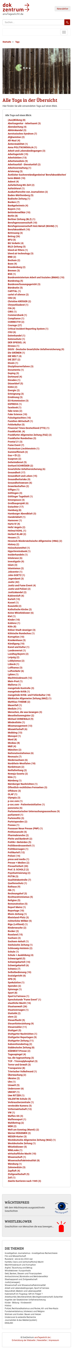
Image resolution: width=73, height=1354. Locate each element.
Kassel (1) (13, 602)
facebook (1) (14, 407)
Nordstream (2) (16, 766)
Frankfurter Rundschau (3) (22, 438)
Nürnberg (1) (15, 780)
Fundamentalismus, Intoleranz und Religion (25, 1311)
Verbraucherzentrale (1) (21, 1102)
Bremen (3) (14, 270)
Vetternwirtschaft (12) (20, 1109)
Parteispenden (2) (17, 821)
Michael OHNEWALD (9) (20, 719)
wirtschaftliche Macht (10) (22, 1153)
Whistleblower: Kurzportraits (18, 1270)
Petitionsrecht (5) (17, 832)
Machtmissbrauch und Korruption (20, 1265)
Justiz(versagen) (12, 1282)
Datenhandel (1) (16, 335)
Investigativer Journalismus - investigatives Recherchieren (31, 1253)
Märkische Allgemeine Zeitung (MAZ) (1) (29, 698)
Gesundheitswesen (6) (20, 482)
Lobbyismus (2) (16, 660)
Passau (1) (13, 825)
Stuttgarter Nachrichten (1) (22, 1033)
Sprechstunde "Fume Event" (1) (24, 999)
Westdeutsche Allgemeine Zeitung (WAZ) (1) (32, 1140)
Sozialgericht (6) (17, 975)
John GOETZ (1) (16, 575)
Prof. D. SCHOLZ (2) (18, 869)
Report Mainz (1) (17, 907)
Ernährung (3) (15, 397)
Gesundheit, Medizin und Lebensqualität (23, 1291)
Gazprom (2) (14, 458)
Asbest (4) (13, 181)
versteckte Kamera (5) (20, 1105)
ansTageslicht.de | (42, 1337)
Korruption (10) (16, 636)
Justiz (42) (13, 582)
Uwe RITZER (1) (16, 1095)
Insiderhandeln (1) (18, 554)
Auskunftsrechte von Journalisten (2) (28, 191)
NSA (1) (12, 777)
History (8, 1305)
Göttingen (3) (15, 493)
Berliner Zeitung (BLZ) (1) (21, 219)
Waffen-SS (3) (15, 1116)
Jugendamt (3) (16, 578)
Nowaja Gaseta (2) (18, 773)
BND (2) (12, 257)
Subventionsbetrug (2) (20, 1044)
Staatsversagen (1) (18, 1009)
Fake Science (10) (17, 414)
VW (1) (11, 1112)
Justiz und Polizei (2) (19, 588)
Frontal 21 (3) (15, 441)
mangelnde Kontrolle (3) (21, 688)
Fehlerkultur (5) (16, 424)
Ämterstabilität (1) (18, 144)
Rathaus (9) (14, 886)
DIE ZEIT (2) (14, 359)
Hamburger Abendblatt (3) (22, 513)
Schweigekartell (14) (19, 962)
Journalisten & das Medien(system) (21, 1320)
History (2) (13, 544)
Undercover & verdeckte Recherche (20, 1317)
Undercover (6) (16, 1088)
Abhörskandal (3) (17, 130)
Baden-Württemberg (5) (20, 195)
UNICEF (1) (14, 1092)
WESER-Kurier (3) (17, 1136)
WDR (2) (12, 1126)
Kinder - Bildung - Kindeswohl (18, 1302)
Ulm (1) (12, 1081)
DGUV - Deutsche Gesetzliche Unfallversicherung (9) (36, 349)
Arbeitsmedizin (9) (18, 161)
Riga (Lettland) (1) (18, 924)
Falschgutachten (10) (19, 417)
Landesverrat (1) (17, 650)
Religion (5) (14, 900)
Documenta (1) (16, 369)
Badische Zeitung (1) (19, 198)
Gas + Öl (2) (14, 455)
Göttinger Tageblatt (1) (20, 496)
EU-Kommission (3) (18, 400)
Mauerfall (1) (15, 705)
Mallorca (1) (14, 684)
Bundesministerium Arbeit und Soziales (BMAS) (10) (36, 277)
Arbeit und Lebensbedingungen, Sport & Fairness (27, 1288)
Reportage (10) (16, 910)
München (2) (14, 749)
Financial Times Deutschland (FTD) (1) (28, 428)
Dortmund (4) (15, 376)
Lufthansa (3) (15, 667)
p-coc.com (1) (15, 801)
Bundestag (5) (15, 280)
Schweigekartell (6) (18, 965)
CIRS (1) (12, 311)
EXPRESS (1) (15, 404)
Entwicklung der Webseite (23, 1340)
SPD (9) (12, 979)
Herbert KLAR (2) (17, 534)
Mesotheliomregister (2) (21, 715)
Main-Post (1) (15, 681)
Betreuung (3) (15, 233)
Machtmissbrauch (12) (20, 677)
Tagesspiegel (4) (17, 1054)
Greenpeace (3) (16, 500)
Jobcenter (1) (15, 571)
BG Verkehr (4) (16, 243)
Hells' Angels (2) (16, 527)
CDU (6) (12, 298)
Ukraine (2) (14, 1078)
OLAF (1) (12, 794)
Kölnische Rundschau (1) (21, 633)
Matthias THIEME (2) (19, 701)
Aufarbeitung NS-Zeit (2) (21, 185)
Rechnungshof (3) (17, 893)
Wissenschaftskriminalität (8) (24, 1160)
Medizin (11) (14, 708)
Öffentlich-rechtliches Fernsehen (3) (27, 787)
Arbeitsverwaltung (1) (19, 168)
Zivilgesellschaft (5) (18, 1174)
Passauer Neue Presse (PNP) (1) (25, 828)
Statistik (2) (14, 1013)
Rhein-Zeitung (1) (17, 914)
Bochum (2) (14, 260)
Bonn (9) (12, 263)
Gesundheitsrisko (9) (19, 479)
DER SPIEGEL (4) (17, 342)
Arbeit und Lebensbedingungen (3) (26, 150)
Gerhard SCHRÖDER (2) (20, 465)
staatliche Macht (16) (19, 1003)
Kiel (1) (12, 616)
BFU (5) (12, 239)
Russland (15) (15, 934)
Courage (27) (15, 325)
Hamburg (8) (14, 510)
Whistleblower (18, 1221)
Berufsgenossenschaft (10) (22, 222)
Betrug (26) (14, 236)
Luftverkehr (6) (16, 671)
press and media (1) (18, 859)
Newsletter (62, 8)
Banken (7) (14, 202)
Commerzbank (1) (17, 315)
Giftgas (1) (13, 489)
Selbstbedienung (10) (19, 972)
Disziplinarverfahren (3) (20, 366)
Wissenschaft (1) (17, 1157)
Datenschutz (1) (16, 339)
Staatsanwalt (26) (17, 1006)
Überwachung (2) (17, 1075)
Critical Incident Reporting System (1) (28, 328)
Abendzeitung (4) (17, 126)
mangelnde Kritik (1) (19, 691)
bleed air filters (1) (18, 250)
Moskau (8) (14, 743)
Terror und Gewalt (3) (19, 1064)
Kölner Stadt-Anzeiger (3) (21, 630)
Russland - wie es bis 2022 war (19, 1259)
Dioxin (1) (13, 363)
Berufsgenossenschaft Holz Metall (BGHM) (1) (33, 226)
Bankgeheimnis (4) (18, 205)
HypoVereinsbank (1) (19, 551)
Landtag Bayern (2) (18, 654)
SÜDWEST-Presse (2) (19, 1051)
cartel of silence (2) (18, 294)
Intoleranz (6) (15, 558)
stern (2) (12, 1016)
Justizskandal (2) (17, 592)
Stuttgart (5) (14, 1030)
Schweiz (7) (14, 968)
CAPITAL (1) (14, 291)
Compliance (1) (16, 318)
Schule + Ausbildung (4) (20, 955)
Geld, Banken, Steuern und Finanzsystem (23, 1273)
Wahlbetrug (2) (16, 1122)
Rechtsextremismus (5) (20, 897)
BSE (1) (12, 274)
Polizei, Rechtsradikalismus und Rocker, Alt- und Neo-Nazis (31, 1308)
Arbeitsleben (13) (17, 157)
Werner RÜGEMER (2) (19, 1133)
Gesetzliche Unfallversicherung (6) (26, 469)
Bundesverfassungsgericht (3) (24, 284)
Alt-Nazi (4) (14, 140)
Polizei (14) (14, 855)
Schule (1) (13, 951)
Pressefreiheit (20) (18, 866)
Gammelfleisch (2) (18, 452)
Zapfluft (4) (14, 1170)
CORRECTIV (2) (16, 322)
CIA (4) (11, 308)
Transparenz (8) (16, 1068)
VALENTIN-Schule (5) (19, 1098)
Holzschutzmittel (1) (19, 547)
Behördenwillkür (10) (19, 212)
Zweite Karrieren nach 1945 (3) (24, 1181)
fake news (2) (15, 411)
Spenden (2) (14, 986)
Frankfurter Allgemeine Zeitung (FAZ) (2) (30, 434)
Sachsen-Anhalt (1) (18, 941)
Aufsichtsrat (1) (16, 188)
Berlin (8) (13, 215)
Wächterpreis (17, 1202)
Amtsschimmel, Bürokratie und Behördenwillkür (26, 1276)
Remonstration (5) (18, 903)
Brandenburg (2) (16, 267)
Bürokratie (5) (15, 287)
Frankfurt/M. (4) (16, 431)
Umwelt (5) (14, 1085)
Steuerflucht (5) (16, 1020)
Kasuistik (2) (14, 606)
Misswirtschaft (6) (17, 729)
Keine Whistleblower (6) (21, 612)
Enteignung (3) (16, 393)
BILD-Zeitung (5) (17, 246)
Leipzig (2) (13, 657)
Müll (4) (12, 746)
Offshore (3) (14, 790)
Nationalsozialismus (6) (21, 753)
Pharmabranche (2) (18, 835)
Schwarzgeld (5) (16, 958)
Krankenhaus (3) (17, 640)
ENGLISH (9, 1323)
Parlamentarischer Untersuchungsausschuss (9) (34, 811)
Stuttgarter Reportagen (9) (22, 1037)
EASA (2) (12, 387)
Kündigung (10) (16, 643)
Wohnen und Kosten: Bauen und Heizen (23, 1314)
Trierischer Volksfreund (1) (22, 1071)
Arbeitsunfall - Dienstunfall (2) (24, 164)
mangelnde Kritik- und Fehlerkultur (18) (29, 695)
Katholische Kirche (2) (20, 609)
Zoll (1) (11, 1177)
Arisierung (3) (15, 171)
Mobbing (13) (15, 732)
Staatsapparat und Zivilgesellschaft (21, 1279)
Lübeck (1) (13, 664)
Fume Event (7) (16, 445)
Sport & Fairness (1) (18, 996)
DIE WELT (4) (15, 356)
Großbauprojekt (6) (18, 503)
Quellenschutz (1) (17, 883)
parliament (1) (15, 814)
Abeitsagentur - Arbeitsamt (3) (24, 123)
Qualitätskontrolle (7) (19, 879)
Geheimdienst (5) (17, 462)
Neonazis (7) (15, 756)
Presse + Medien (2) (18, 862)
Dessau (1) (13, 345)
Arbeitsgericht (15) (18, 154)
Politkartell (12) (16, 852)
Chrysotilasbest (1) (18, 304)
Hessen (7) (14, 537)
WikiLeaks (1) (15, 1150)
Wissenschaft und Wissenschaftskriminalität (25, 1285)
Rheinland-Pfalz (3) (18, 917)
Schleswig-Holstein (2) (20, 948)
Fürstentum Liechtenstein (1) (23, 448)
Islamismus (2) (16, 568)
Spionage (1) (15, 989)
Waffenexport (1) (17, 1119)
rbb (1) (11, 890)
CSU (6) (12, 332)
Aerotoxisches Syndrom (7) (22, 133)
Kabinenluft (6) (16, 595)
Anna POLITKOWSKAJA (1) (22, 147)
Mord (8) (12, 739)
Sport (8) (12, 992)
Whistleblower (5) (17, 1146)
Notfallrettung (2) (17, 770)
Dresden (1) (14, 380)
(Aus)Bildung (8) (16, 120)
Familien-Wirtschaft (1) (20, 421)
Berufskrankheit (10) (19, 229)
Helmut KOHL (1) (17, 530)
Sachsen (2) (14, 938)
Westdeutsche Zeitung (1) (22, 1143)
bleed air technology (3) (20, 253)
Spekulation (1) (16, 982)
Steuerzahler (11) (17, 1027)
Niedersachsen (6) (18, 760)
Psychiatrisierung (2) (19, 873)
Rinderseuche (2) (17, 927)
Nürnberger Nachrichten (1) (23, 784)
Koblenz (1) (14, 623)
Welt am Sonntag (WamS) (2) (23, 1129)
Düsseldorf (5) (15, 383)
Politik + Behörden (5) (19, 842)
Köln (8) (12, 626)
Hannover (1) (15, 520)
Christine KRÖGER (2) (19, 301)
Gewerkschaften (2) (18, 486)
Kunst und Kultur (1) (18, 647)
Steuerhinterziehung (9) (21, 1023)
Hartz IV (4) (14, 523)
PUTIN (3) (13, 876)
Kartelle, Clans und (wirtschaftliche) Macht (24, 1262)
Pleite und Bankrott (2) (20, 838)
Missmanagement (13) (20, 725)
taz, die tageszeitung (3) (21, 1057)
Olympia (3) (14, 797)
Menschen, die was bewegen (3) (25, 712)
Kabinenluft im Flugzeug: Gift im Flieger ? (24, 1294)
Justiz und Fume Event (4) (22, 585)
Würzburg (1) (15, 1164)
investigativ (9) (16, 561)
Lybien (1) (13, 674)
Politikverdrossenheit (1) (21, 845)
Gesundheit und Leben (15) (22, 476)
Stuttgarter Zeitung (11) (21, 1040)
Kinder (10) (14, 619)
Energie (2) (14, 390)
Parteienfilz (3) (16, 818)
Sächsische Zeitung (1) (20, 944)
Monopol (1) (14, 736)
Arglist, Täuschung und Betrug (18, 1268)
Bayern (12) (14, 209)
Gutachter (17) (16, 506)
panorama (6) (15, 808)
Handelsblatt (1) (16, 517)
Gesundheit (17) (16, 472)
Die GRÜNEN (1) (16, 352)
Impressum (54, 1340)
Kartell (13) (14, 599)
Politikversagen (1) (18, 849)
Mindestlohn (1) (16, 722)
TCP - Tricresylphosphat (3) (23, 1061)
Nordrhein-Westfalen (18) (21, 763)
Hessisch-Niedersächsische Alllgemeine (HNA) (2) (35, 541)
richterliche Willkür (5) (20, 920)
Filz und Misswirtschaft (15, 1256)
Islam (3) (12, 565)
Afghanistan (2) (16, 137)
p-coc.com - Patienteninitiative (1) (26, 804)
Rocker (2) (13, 931)
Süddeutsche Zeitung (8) (21, 1047)
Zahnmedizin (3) (16, 1167)
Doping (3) (13, 373)
